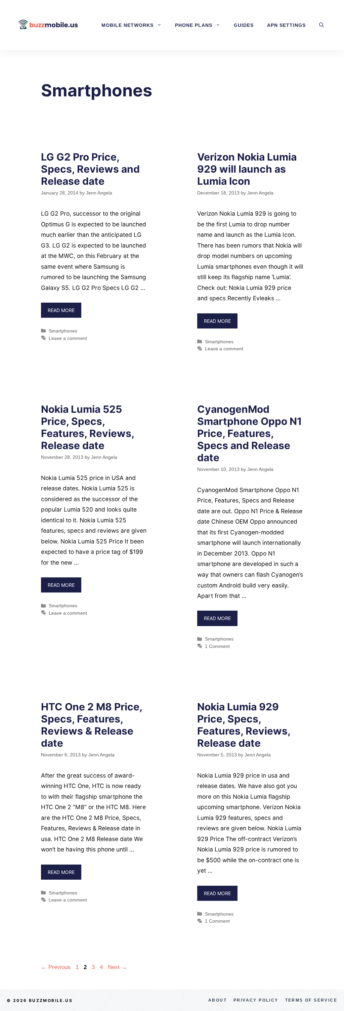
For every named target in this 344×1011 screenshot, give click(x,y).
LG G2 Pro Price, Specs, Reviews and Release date (90, 169)
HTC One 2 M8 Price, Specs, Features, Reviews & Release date (91, 725)
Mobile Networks (127, 25)
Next (117, 967)
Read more (61, 310)
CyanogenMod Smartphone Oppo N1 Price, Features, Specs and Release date (249, 433)
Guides (244, 25)
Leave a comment (68, 338)
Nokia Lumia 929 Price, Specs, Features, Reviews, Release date (243, 725)
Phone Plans (193, 25)
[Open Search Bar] (321, 25)
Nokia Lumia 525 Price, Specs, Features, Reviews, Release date (87, 427)
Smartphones (63, 331)
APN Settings (286, 25)
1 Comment (217, 646)
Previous (56, 967)
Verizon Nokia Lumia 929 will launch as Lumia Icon (247, 169)
